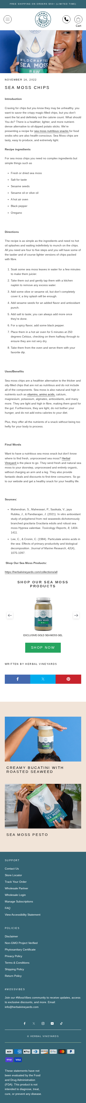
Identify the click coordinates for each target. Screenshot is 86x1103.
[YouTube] (52, 1023)
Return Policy (13, 975)
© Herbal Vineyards (43, 1036)
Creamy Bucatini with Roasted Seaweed (35, 770)
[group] (43, 616)
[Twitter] (43, 679)
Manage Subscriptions (19, 901)
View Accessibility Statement (22, 914)
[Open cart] (78, 19)
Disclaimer (11, 936)
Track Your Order (16, 881)
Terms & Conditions (17, 962)
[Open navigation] (8, 19)
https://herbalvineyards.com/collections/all (31, 572)
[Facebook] (17, 679)
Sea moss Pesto (27, 835)
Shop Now (43, 647)
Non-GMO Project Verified (21, 943)
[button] (10, 615)
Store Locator (13, 875)
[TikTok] (61, 1023)
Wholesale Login (15, 894)
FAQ (7, 908)
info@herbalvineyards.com (22, 1007)
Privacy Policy (13, 956)
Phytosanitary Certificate (20, 949)
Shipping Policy (14, 969)
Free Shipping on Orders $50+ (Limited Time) (43, 4)
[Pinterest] (68, 679)
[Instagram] (43, 1023)
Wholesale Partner (16, 888)
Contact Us (12, 868)
